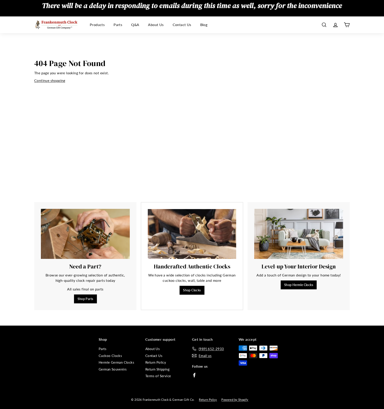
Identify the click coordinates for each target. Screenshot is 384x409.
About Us (156, 25)
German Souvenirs (113, 369)
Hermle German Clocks (116, 362)
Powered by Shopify (234, 399)
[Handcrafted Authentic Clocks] (192, 234)
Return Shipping (157, 369)
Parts (118, 25)
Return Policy (155, 362)
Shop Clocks (192, 290)
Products (97, 25)
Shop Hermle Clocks (298, 285)
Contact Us (182, 25)
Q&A (135, 25)
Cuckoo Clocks (110, 356)
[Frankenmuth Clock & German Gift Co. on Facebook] (194, 375)
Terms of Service (158, 376)
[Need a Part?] (85, 234)
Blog (204, 25)
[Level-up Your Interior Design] (298, 234)
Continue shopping (49, 80)
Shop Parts (85, 299)
